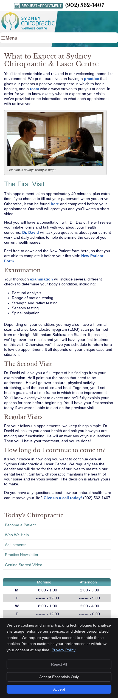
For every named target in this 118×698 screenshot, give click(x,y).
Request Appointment (41, 6)
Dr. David (30, 232)
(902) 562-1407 (84, 5)
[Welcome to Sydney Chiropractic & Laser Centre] (28, 28)
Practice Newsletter (21, 554)
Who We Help (17, 535)
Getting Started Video (23, 565)
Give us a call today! (63, 498)
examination (41, 279)
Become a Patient (20, 525)
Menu (11, 38)
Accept (59, 689)
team (34, 89)
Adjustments (15, 545)
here (55, 204)
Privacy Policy (63, 650)
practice (91, 78)
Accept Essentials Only (59, 677)
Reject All (59, 664)
